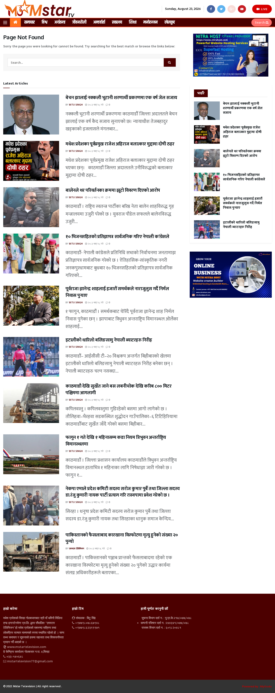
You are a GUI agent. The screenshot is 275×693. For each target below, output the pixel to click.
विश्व (44, 22)
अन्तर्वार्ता (99, 22)
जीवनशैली (79, 22)
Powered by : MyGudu (257, 686)
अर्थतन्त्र (59, 22)
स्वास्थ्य (117, 22)
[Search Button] (268, 22)
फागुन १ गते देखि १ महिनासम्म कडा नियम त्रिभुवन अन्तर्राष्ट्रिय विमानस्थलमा (116, 440)
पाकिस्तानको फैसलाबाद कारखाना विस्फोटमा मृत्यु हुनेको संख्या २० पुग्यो (122, 538)
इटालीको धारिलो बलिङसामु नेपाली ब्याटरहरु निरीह (109, 340)
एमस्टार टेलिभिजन (76, 548)
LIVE (263, 9)
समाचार (29, 22)
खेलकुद (170, 22)
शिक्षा (132, 22)
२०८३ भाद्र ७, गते (95, 104)
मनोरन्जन (150, 22)
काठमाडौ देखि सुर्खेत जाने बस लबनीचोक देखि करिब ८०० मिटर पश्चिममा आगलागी (118, 389)
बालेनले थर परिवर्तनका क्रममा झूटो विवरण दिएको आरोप (113, 190)
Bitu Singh (76, 104)
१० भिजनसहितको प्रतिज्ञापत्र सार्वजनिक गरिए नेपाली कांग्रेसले (117, 237)
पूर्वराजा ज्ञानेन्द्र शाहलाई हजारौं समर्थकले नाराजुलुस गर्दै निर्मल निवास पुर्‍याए (117, 292)
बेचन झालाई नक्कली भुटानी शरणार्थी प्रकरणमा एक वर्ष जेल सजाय (121, 98)
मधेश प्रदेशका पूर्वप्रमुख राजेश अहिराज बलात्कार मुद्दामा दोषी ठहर (120, 144)
